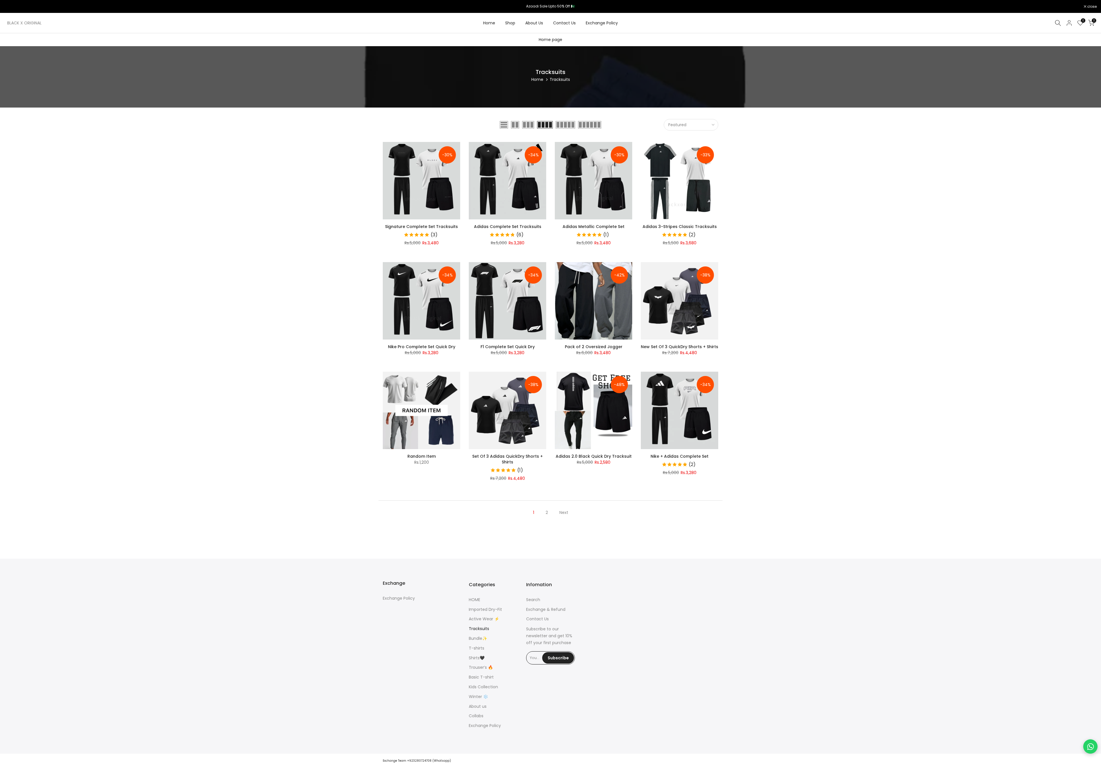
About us (478, 706)
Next (563, 512)
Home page (550, 39)
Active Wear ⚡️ (484, 619)
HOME (474, 600)
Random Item (421, 456)
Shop (510, 23)
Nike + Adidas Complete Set (679, 456)
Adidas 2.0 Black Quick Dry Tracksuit (594, 456)
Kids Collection (483, 687)
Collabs (476, 716)
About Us (534, 23)
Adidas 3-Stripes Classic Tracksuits (680, 226)
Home (489, 23)
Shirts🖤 (477, 658)
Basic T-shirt (481, 677)
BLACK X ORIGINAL (24, 23)
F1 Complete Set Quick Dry (508, 347)
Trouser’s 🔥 (481, 667)
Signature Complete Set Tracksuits (421, 226)
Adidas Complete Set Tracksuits (507, 226)
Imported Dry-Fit (485, 609)
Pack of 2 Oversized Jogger (593, 347)
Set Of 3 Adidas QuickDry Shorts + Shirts (507, 459)
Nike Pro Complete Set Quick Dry (421, 347)
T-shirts (476, 648)
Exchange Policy (602, 23)
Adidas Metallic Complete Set (593, 226)
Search (533, 600)
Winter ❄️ (478, 696)
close (12, 6)
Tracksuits (479, 628)
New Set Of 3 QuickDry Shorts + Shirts (679, 347)
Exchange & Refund (545, 609)
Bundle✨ (478, 638)
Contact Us (564, 23)
